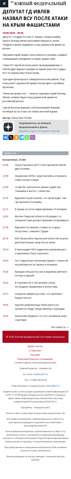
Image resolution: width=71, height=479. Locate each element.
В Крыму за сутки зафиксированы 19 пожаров (41, 209)
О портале (35, 350)
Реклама (35, 354)
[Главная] (40, 3)
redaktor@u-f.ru (40, 374)
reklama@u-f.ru (52, 385)
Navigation (4, 3)
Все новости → (60, 327)
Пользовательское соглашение (35, 359)
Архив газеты (35, 346)
